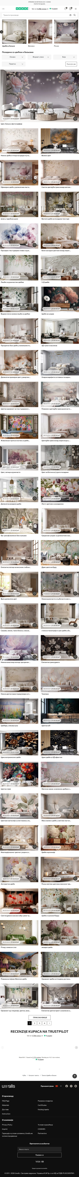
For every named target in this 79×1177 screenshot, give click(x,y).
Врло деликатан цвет (9, 599)
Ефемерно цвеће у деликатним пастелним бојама (16, 187)
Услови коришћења (45, 1125)
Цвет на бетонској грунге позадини (55, 472)
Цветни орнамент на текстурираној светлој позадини (16, 409)
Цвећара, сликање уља (9, 726)
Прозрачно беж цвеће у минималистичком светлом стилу (16, 345)
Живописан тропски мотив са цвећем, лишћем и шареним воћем (16, 440)
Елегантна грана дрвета (51, 662)
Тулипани (45, 694)
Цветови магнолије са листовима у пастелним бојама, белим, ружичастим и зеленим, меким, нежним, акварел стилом (16, 821)
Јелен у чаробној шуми (9, 219)
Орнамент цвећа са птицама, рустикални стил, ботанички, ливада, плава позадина (57, 979)
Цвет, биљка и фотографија (11, 124)
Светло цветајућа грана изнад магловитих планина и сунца (57, 187)
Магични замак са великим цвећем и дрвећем (57, 789)
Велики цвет (46, 155)
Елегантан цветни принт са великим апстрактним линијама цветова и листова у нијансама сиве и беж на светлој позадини (57, 1011)
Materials (5, 1105)
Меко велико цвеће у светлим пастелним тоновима (57, 821)
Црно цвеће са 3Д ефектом (52, 757)
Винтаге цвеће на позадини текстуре (55, 219)
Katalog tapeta (43, 1109)
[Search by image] (70, 15)
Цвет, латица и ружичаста (10, 472)
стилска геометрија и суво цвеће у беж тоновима (57, 630)
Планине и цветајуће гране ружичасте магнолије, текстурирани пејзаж (57, 409)
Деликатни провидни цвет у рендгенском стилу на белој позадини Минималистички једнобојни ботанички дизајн (16, 377)
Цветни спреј (6, 789)
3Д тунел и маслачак (49, 345)
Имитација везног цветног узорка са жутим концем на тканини (16, 852)
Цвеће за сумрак (48, 314)
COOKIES (41, 1129)
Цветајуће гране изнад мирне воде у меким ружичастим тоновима (57, 440)
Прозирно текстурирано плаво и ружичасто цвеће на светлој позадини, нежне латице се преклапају (16, 250)
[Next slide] (75, 32)
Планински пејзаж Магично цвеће (14, 979)
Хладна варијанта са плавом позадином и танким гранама (57, 377)
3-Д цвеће (45, 282)
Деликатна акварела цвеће (11, 504)
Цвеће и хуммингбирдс (50, 916)
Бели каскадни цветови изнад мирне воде (57, 250)
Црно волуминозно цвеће (11, 757)
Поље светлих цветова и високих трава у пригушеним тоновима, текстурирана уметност (57, 884)
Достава (5, 1109)
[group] (40, 33)
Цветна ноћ (46, 726)
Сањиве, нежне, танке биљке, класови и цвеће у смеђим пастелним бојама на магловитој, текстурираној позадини (16, 630)
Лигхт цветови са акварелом (53, 504)
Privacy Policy (7, 1125)
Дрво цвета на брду (49, 567)
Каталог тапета (34, 1075)
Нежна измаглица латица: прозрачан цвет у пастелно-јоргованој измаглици (16, 662)
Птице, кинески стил (8, 947)
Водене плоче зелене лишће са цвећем (15, 314)
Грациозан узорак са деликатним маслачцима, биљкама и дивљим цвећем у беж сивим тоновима (57, 535)
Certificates (42, 1105)
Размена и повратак (45, 1101)
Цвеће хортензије (48, 852)
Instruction (6, 1114)
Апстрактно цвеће (8, 884)
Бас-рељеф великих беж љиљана (13, 535)
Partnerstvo (42, 1133)
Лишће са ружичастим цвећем (12, 282)
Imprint (5, 1129)
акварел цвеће (47, 947)
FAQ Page (5, 1101)
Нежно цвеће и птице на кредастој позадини (16, 155)
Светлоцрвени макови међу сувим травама (16, 916)
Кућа (24, 1075)
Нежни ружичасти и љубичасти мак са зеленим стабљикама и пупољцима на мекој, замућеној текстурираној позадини (57, 599)
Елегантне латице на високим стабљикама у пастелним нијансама (16, 567)
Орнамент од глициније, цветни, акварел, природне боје (16, 1011)
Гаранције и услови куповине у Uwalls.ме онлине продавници (17, 1134)
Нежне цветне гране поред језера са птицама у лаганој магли (16, 694)
